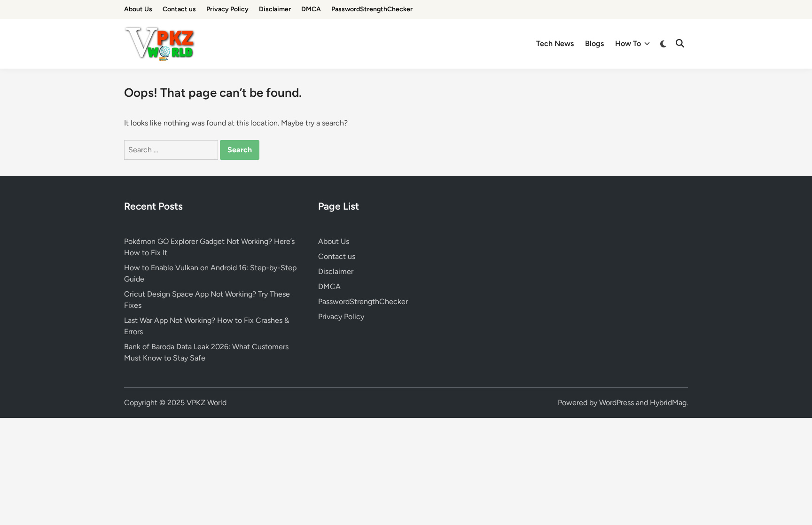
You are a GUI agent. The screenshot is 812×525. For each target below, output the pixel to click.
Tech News (555, 43)
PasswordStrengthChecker (372, 9)
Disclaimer (275, 9)
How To (628, 43)
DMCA (311, 9)
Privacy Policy (227, 9)
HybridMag (668, 402)
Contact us (179, 9)
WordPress (616, 402)
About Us (138, 9)
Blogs (594, 43)
